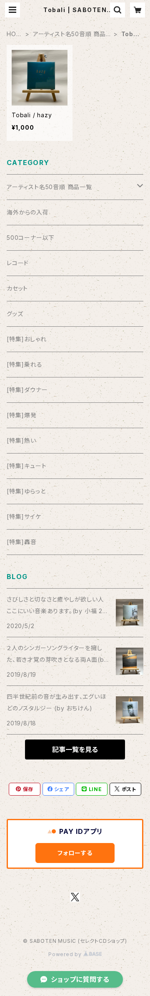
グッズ (15, 313)
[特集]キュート (26, 465)
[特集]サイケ (24, 516)
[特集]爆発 (22, 415)
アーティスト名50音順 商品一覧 (69, 34)
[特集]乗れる (24, 364)
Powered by (65, 954)
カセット (17, 288)
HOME (14, 34)
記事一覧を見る (75, 749)
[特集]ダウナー (27, 389)
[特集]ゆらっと (26, 491)
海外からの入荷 (28, 212)
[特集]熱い (21, 440)
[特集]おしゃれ (26, 339)
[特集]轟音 (22, 541)
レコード (18, 262)
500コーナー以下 (31, 237)
